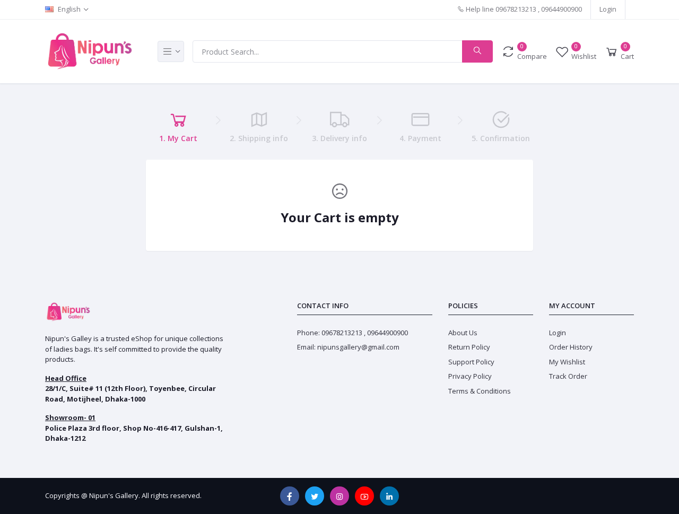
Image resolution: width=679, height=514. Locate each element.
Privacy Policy (470, 376)
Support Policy (471, 362)
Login (607, 9)
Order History (571, 347)
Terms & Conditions (479, 391)
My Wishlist (567, 362)
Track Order (568, 376)
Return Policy (469, 347)
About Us (462, 332)
